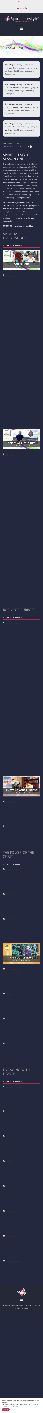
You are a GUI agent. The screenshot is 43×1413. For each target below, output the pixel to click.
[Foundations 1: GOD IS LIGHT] (21, 260)
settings (15, 1406)
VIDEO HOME (7, 143)
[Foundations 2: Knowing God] (21, 349)
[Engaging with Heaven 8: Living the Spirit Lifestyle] (21, 1335)
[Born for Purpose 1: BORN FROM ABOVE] (21, 697)
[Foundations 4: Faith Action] (21, 528)
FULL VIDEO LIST (8, 147)
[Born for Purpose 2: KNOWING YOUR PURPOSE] (21, 786)
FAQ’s (20, 147)
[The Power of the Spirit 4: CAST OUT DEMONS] (21, 953)
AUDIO (19, 143)
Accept (6, 1409)
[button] (21, 245)
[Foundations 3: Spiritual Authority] (21, 439)
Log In (23, 2)
